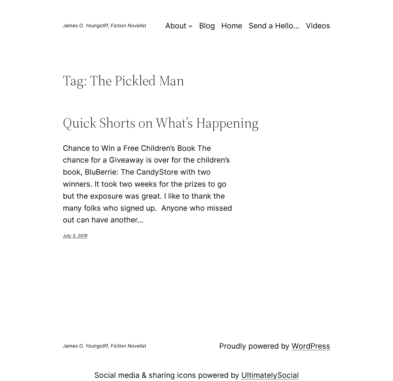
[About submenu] (190, 26)
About (175, 25)
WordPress (311, 346)
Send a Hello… (274, 25)
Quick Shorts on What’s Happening (161, 123)
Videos (318, 25)
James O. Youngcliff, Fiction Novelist (104, 25)
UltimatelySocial (270, 375)
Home (231, 25)
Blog (207, 25)
